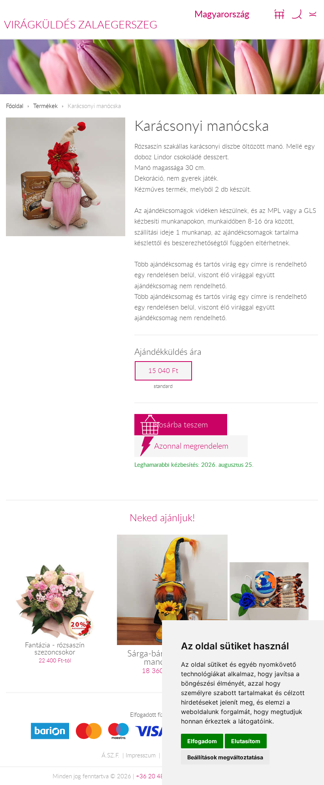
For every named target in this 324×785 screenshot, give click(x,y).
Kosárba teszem (181, 424)
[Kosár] (279, 14)
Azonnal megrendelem (191, 445)
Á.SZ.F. (110, 755)
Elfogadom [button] (202, 741)
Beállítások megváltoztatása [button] (225, 757)
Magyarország (221, 14)
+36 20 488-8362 (160, 776)
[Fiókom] (312, 14)
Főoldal (14, 106)
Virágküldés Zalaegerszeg (80, 24)
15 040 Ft (163, 370)
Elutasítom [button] (245, 741)
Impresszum (141, 755)
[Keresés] (296, 14)
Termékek (45, 106)
